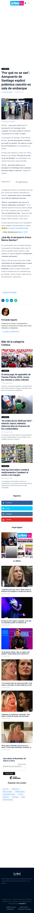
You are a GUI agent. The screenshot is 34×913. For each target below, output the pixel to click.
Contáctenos (10, 909)
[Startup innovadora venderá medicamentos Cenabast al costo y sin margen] (17, 453)
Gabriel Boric (15, 789)
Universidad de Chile (9, 794)
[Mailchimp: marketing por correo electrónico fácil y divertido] (15, 779)
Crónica (5, 344)
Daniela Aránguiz (8, 799)
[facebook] (3, 300)
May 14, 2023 (22, 232)
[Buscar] (28, 3)
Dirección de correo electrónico (12, 766)
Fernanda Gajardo (7, 92)
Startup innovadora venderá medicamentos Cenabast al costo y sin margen (15, 472)
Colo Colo (5, 789)
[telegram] (11, 300)
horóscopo (15, 797)
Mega (23, 797)
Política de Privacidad (24, 909)
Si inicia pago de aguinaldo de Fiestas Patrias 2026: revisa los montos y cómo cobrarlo (16, 377)
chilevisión (6, 797)
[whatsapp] (15, 300)
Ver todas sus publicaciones (11, 331)
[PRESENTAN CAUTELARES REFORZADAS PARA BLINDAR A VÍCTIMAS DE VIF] (11, 545)
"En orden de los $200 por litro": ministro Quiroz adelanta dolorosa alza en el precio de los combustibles (16, 425)
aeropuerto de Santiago (9, 292)
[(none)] (5, 311)
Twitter (28, 153)
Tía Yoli (20, 794)
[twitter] (7, 300)
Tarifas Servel (24, 907)
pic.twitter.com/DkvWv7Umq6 (18, 228)
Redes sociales (7, 791)
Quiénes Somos (11, 907)
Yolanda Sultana (19, 791)
